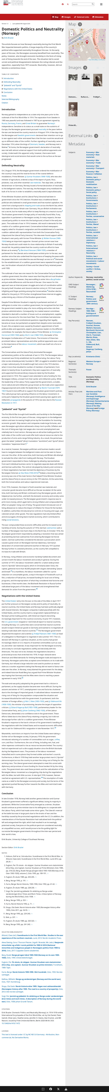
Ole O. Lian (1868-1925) (34, 335)
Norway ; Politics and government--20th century (92, 300)
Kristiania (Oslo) (93, 356)
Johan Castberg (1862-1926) (34, 710)
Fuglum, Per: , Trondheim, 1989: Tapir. (32, 965)
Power (89, 369)
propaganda (16, 400)
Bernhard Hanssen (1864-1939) (33, 250)
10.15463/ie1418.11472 (11, 1023)
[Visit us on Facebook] (63, 4)
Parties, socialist (93, 232)
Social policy (91, 192)
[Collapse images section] (104, 68)
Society (89, 266)
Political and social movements (94, 259)
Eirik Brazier (9, 38)
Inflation (98, 174)
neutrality (42, 129)
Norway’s (51, 123)
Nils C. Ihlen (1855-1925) (34, 701)
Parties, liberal (92, 224)
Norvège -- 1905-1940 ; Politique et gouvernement (92, 312)
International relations (92, 239)
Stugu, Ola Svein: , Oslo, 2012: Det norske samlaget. (32, 989)
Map (56, 17)
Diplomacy (90, 242)
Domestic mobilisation (91, 183)
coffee (57, 739)
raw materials (35, 182)
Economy (90, 152)
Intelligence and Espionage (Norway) (95, 398)
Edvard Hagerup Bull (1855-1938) (24, 707)
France (19, 123)
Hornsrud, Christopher (95, 331)
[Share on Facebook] (51, 1089)
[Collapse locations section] (104, 24)
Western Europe (93, 361)
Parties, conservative (95, 216)
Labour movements (95, 262)
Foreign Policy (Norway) (95, 409)
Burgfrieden (56, 279)
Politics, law (91, 177)
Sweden (42, 144)
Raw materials (93, 156)
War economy (92, 153)
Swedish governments (27, 135)
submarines (51, 528)
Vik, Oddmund (90, 343)
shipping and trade (32, 205)
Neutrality (90, 253)
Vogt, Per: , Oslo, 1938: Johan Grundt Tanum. (32, 999)
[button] (87, 42)
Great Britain (31, 123)
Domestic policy (93, 179)
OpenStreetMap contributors (97, 60)
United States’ (10, 601)
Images (67, 17)
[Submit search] (92, 4)
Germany (11, 123)
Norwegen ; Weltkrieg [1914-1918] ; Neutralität (91, 288)
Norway (89, 364)
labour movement (29, 344)
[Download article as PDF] (66, 1089)
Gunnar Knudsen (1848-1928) (38, 176)
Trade (98, 163)
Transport (100, 168)
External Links (83, 17)
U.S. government (11, 622)
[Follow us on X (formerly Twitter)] (68, 4)
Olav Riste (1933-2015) (29, 473)
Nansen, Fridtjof (89, 321)
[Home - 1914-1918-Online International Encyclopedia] (17, 4)
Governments (92, 200)
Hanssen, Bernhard (93, 329)
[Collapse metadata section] (104, 144)
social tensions (13, 520)
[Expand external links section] (104, 136)
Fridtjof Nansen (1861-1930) (45, 634)
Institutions (91, 198)
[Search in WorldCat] (101, 288)
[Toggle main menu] (102, 4)
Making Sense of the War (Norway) (93, 405)
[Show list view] (98, 24)
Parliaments (91, 208)
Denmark (34, 144)
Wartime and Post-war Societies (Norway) (94, 394)
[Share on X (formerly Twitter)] (58, 1089)
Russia (4, 123)
